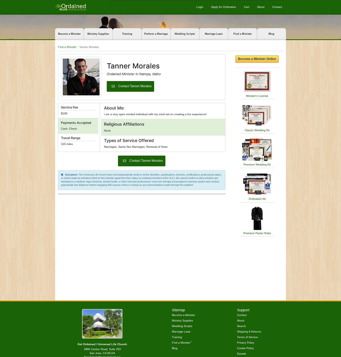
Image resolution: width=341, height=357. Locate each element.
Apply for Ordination (223, 6)
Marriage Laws (214, 33)
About (260, 6)
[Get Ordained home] (70, 7)
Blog (271, 33)
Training (127, 33)
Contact (277, 6)
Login (199, 6)
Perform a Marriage (156, 33)
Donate (241, 353)
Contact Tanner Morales (135, 86)
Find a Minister (242, 33)
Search (241, 326)
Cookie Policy (245, 348)
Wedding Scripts (185, 33)
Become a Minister (69, 33)
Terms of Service (247, 337)
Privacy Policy (245, 342)
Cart (246, 6)
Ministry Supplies (98, 33)
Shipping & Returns (249, 331)
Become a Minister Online (257, 59)
